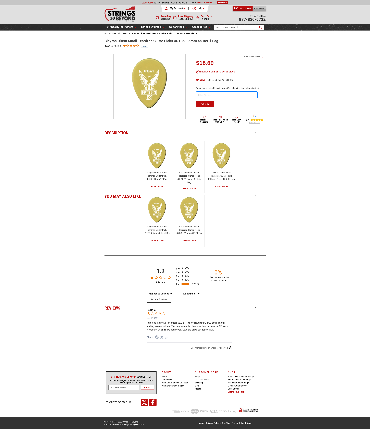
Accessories (199, 26)
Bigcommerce (138, 425)
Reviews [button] (122, 308)
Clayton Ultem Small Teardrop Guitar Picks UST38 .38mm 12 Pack (157, 175)
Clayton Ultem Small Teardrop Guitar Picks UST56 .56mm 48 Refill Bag (221, 175)
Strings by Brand (151, 26)
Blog (197, 386)
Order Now (222, 3)
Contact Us (167, 380)
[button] (175, 8)
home (201, 423)
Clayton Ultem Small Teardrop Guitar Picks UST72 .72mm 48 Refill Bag (189, 229)
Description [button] (122, 132)
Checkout (259, 9)
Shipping (199, 383)
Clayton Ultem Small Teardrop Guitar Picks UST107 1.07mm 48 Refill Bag (189, 177)
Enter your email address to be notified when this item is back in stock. (228, 88)
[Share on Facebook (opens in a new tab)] (157, 337)
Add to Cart (189, 158)
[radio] (189, 268)
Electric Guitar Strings (237, 386)
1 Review (144, 47)
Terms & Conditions (241, 423)
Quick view (157, 155)
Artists (198, 389)
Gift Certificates (202, 380)
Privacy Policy (213, 423)
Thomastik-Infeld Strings (239, 380)
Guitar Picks (176, 26)
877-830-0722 (252, 19)
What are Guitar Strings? (173, 386)
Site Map (226, 423)
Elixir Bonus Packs (237, 392)
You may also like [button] (122, 196)
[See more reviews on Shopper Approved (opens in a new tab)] (166, 337)
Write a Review (159, 299)
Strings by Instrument (120, 26)
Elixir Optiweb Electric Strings (241, 376)
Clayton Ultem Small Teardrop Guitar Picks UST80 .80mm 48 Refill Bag (157, 229)
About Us (166, 376)
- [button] (255, 132)
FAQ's (197, 376)
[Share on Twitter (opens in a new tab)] (161, 337)
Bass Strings (233, 389)
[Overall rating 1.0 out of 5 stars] (131, 46)
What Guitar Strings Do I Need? (175, 383)
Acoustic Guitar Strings (238, 383)
